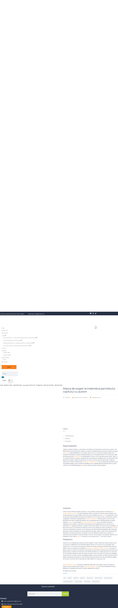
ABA (82, 465)
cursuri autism (98, 578)
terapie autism (95, 581)
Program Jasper (7, 355)
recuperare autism (68, 581)
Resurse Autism (5, 357)
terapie (114, 527)
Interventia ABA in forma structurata (12, 340)
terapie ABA (87, 581)
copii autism (90, 578)
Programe (4, 350)
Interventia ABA (108, 578)
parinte (104, 515)
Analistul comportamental (91, 461)
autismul (82, 578)
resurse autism (78, 581)
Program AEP (6, 352)
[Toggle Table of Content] (64, 431)
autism (71, 522)
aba (65, 578)
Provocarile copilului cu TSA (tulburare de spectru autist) (16, 345)
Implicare (68, 438)
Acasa (3, 328)
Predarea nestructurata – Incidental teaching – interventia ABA (18, 343)
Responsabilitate (70, 436)
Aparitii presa (5, 333)
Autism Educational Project (70, 564)
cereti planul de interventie (89, 522)
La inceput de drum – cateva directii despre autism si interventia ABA (19, 337)
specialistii (66, 453)
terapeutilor (77, 456)
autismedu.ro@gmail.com (35, 314)
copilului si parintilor (91, 518)
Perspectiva (68, 441)
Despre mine (5, 330)
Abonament (4, 361)
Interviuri (4, 348)
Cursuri (3, 335)
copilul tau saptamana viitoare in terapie (98, 548)
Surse (4, 359)
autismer (76, 578)
